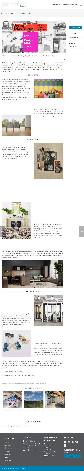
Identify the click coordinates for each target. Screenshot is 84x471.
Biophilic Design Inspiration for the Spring (55, 410)
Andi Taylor (6, 56)
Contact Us (8, 460)
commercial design (6, 383)
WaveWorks (36, 251)
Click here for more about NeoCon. (12, 371)
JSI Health (53, 111)
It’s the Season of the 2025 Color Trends (13, 410)
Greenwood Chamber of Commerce (51, 452)
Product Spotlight (50, 56)
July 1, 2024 (16, 56)
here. (60, 354)
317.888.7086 (29, 447)
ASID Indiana (47, 447)
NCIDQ (46, 443)
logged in (12, 426)
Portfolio (56, 4)
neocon (37, 383)
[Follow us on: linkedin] (69, 442)
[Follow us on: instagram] (73, 442)
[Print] (61, 60)
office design (42, 383)
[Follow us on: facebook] (65, 442)
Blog (6, 457)
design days (15, 383)
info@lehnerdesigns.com (33, 450)
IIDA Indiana (47, 445)
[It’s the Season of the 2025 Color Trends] (12, 399)
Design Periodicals (30, 56)
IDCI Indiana (47, 449)
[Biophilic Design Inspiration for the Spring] (55, 399)
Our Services (8, 448)
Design (23, 56)
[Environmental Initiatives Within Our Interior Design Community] (33, 399)
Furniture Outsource (70, 4)
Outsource (8, 454)
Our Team (8, 445)
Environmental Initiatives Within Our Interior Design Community (34, 410)
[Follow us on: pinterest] (76, 442)
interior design (30, 383)
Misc (41, 56)
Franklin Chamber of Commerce (49, 456)
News (44, 56)
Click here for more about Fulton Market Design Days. (18, 375)
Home (7, 442)
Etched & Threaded (13, 152)
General (37, 56)
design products (22, 383)
